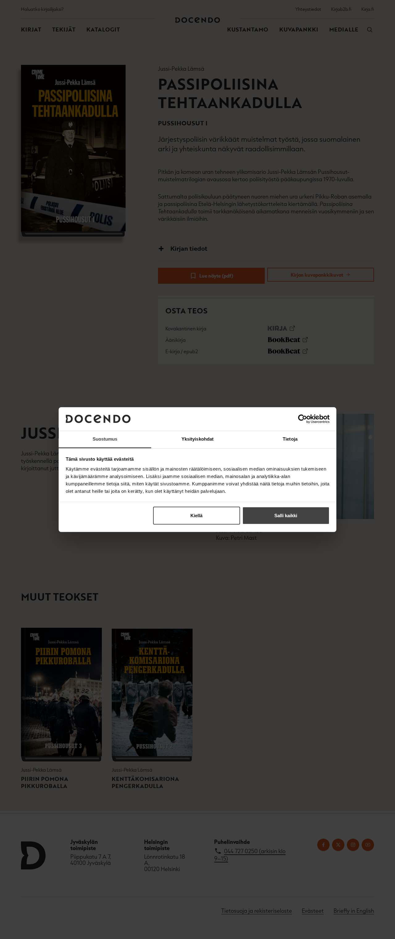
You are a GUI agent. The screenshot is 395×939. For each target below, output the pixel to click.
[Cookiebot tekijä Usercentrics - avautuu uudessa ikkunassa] (303, 419)
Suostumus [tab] (105, 439)
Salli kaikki (285, 515)
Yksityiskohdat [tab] (197, 439)
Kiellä (196, 515)
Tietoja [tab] (290, 439)
